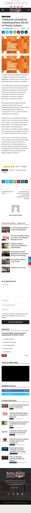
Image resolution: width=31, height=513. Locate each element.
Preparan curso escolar (18, 267)
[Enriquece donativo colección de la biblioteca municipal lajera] (6, 245)
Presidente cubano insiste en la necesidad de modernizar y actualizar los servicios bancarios (23, 195)
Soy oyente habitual (8, 339)
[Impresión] (26, 32)
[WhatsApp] (14, 32)
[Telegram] (11, 32)
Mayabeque (4, 172)
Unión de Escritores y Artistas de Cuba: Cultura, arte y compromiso (19, 441)
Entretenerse (6, 352)
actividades (11, 170)
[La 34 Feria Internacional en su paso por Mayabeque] (6, 230)
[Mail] (13, 494)
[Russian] (18, 6)
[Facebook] (3, 32)
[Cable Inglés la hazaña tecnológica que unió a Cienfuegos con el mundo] (5, 449)
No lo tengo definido (9, 345)
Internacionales (13, 462)
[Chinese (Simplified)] (11, 6)
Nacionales (12, 434)
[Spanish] (21, 6)
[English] (14, 6)
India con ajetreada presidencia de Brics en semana (17, 458)
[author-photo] (16, 213)
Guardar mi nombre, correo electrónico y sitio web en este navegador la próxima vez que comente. (15, 315)
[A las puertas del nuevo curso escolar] (6, 261)
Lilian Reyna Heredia (8, 28)
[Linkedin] (22, 32)
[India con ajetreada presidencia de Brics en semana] (5, 458)
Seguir (26, 394)
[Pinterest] (18, 32)
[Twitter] (7, 32)
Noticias (7, 14)
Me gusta (26, 390)
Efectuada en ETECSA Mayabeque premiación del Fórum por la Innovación (19, 253)
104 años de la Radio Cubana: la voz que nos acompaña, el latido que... (19, 415)
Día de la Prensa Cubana (17, 77)
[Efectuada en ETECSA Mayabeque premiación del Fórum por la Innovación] (6, 253)
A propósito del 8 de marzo (7, 192)
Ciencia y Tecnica (13, 453)
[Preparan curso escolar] (6, 269)
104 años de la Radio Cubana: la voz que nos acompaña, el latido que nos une (20, 237)
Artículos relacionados (8, 223)
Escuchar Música (8, 348)
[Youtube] (22, 494)
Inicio (3, 14)
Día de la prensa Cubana (21, 170)
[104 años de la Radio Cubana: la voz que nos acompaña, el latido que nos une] (6, 238)
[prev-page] (3, 276)
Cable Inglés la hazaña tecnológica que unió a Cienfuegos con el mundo (18, 449)
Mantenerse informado (9, 342)
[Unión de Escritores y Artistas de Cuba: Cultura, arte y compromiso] (5, 440)
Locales (12, 14)
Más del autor (21, 223)
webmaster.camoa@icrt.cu (15, 489)
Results (26, 355)
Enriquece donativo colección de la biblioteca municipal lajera (19, 245)
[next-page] (5, 276)
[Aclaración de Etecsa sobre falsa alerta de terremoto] (5, 432)
